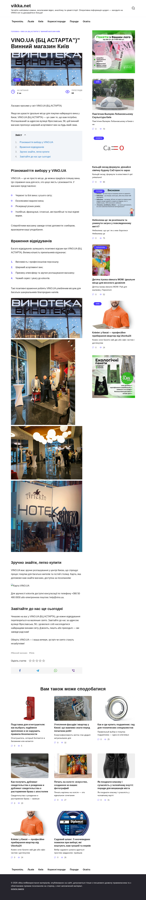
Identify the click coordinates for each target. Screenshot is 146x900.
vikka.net (21, 5)
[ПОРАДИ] (113, 214)
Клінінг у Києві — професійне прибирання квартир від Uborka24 (27, 842)
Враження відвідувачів (32, 147)
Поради (74, 21)
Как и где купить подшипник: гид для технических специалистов (116, 726)
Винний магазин (19, 653)
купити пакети (17, 889)
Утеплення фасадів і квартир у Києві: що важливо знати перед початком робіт (72, 727)
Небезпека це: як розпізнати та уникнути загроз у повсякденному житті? (111, 223)
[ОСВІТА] (113, 161)
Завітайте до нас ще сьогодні (35, 156)
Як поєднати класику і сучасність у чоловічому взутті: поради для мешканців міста (115, 785)
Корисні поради (57, 21)
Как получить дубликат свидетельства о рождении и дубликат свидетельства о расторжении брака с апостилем (29, 787)
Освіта (86, 21)
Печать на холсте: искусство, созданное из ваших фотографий (71, 785)
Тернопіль (17, 21)
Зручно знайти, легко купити (34, 152)
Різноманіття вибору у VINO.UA (36, 142)
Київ (40, 21)
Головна (15, 31)
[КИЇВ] (113, 108)
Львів (31, 21)
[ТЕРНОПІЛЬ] (101, 274)
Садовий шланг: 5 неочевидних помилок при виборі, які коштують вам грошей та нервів (72, 842)
